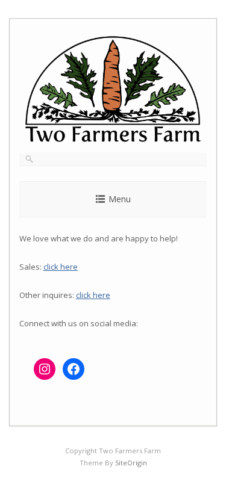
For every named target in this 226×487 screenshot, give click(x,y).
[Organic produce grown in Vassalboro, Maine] (113, 139)
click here (60, 266)
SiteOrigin (131, 462)
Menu (119, 199)
